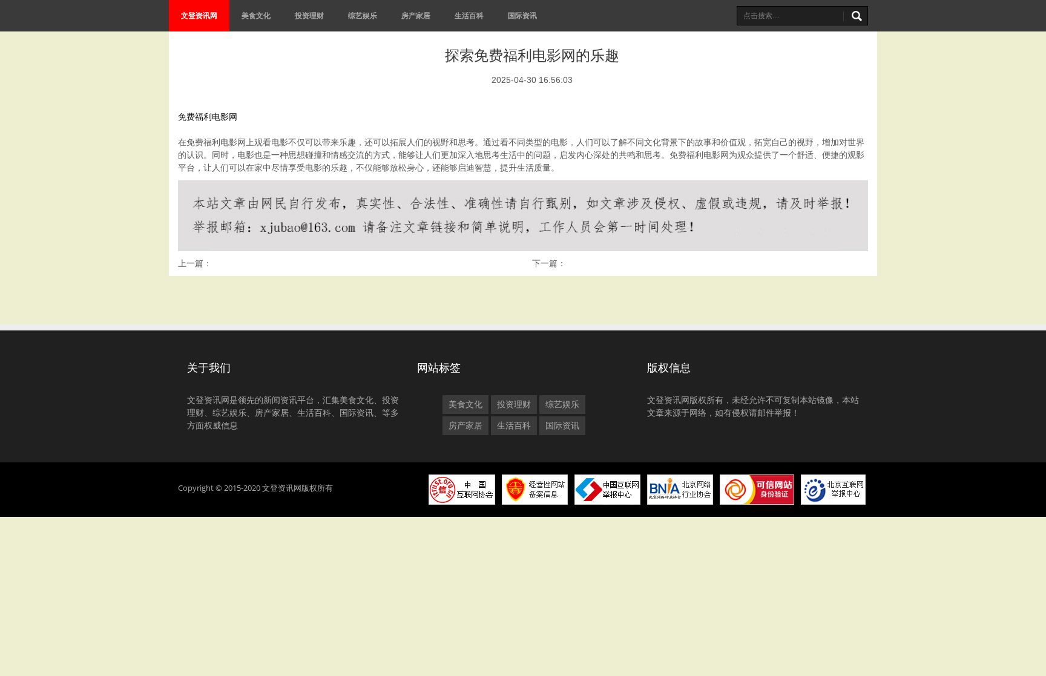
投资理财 (309, 15)
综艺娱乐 (362, 15)
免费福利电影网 (207, 117)
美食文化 (256, 15)
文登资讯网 (199, 15)
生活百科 (469, 15)
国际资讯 (522, 15)
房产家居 (415, 15)
